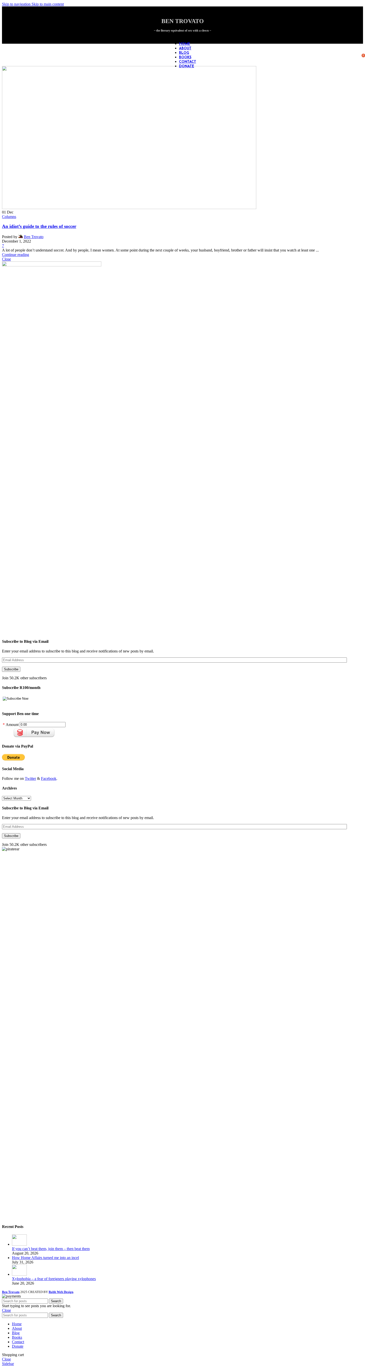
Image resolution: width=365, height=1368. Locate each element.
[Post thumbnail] (19, 1244)
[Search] (358, 55)
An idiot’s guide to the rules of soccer (39, 226)
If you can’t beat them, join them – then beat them (51, 1249)
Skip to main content (48, 4)
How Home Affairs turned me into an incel (45, 1258)
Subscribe (11, 669)
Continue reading (15, 254)
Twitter (30, 778)
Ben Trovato (33, 237)
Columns (9, 217)
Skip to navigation (17, 4)
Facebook (48, 778)
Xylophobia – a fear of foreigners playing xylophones (54, 1279)
